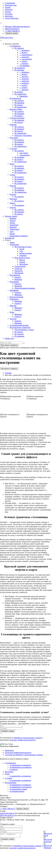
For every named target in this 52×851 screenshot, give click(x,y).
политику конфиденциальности (22, 740)
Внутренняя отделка (23, 247)
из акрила (14, 769)
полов (21, 249)
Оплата (8, 12)
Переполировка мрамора (25, 288)
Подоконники (15, 98)
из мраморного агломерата (21, 767)
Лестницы (14, 138)
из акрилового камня (18, 789)
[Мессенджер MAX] (46, 832)
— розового (24, 83)
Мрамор (13, 218)
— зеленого (24, 79)
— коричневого (25, 55)
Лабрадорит (14, 229)
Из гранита (19, 48)
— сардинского (25, 59)
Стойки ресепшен (17, 118)
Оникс (12, 223)
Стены (12, 175)
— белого (23, 53)
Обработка (14, 299)
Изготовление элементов (20, 327)
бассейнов (23, 264)
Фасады (13, 186)
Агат (12, 231)
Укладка (13, 319)
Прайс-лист (9, 338)
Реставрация (15, 275)
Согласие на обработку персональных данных (24, 755)
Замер (12, 242)
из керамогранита (17, 791)
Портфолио (9, 238)
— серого (23, 61)
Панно (12, 203)
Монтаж (13, 306)
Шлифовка (14, 290)
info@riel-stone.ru (7, 815)
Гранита (18, 277)
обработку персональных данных (27, 738)
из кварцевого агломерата (20, 765)
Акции (8, 7)
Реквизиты (9, 750)
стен (21, 251)
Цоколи (13, 194)
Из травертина (20, 94)
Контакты (9, 16)
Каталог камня (11, 216)
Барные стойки (16, 109)
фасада (22, 260)
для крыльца (24, 155)
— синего (23, 87)
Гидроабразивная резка (19, 325)
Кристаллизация (16, 297)
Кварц (12, 234)
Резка (12, 312)
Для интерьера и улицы (24, 330)
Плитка (13, 207)
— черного (23, 63)
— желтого (24, 77)
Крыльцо (13, 199)
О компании (10, 3)
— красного (24, 57)
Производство (11, 5)
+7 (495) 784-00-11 (12, 31)
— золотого (24, 81)
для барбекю (24, 66)
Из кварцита (20, 68)
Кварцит (13, 227)
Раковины (23, 96)
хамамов (22, 255)
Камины (13, 125)
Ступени (13, 149)
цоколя (22, 262)
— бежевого (24, 50)
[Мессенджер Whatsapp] (46, 845)
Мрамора (18, 279)
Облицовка (14, 245)
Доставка (8, 14)
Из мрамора (19, 70)
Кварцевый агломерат (19, 236)
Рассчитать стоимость (9, 345)
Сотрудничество (11, 18)
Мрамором (19, 273)
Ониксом (18, 269)
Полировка (14, 282)
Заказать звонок (12, 33)
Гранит (12, 221)
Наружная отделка (22, 258)
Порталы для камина (23, 135)
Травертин (14, 225)
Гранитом (18, 271)
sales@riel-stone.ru (7, 813)
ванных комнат (25, 253)
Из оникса (19, 92)
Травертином (20, 266)
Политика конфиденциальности (18, 752)
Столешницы (15, 46)
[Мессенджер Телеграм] (46, 838)
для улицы (23, 153)
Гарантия (8, 9)
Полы (12, 164)
